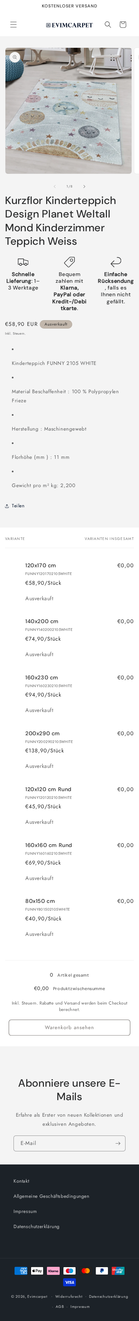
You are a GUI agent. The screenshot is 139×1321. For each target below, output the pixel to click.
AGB (60, 1306)
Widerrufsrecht (69, 1296)
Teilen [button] (18, 505)
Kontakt (21, 1181)
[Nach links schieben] (54, 186)
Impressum (25, 1211)
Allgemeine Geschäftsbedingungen (51, 1196)
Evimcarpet (37, 1296)
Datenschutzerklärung (36, 1226)
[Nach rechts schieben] (84, 186)
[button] (13, 24)
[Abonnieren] (117, 1143)
